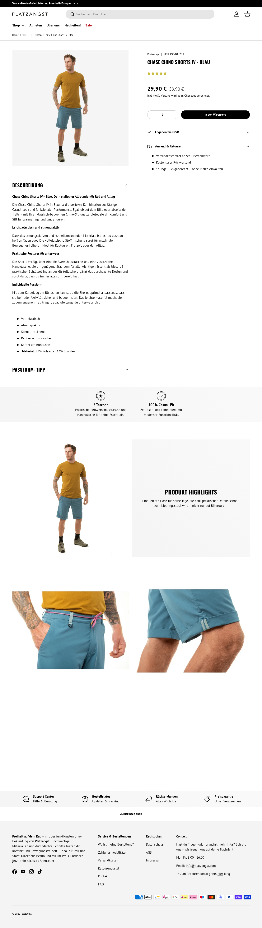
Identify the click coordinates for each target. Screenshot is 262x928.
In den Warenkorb (215, 114)
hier (220, 874)
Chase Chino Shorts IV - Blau (58, 35)
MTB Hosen (36, 35)
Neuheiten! (72, 25)
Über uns (53, 25)
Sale (88, 25)
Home (15, 35)
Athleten (35, 25)
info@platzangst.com (201, 866)
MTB (24, 35)
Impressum (153, 860)
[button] (157, 73)
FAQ (101, 884)
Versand (166, 95)
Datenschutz (154, 844)
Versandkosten (108, 860)
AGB (149, 852)
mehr (75, 3)
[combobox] (140, 14)
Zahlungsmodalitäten (112, 852)
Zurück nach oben (131, 814)
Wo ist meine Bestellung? (116, 844)
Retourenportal (108, 868)
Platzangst (153, 54)
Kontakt (103, 876)
